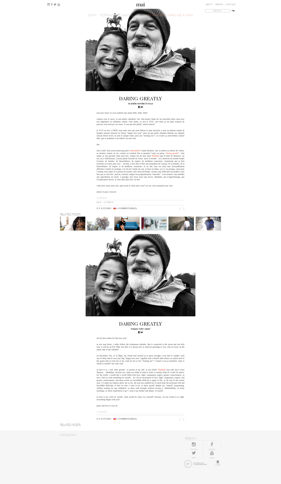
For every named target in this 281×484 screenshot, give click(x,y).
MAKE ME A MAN (180, 15)
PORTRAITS (107, 15)
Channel (126, 15)
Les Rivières (155, 15)
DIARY (92, 15)
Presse (219, 5)
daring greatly (172, 153)
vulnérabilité (135, 151)
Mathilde (155, 156)
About (209, 5)
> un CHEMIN (108, 202)
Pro (140, 15)
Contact (231, 5)
